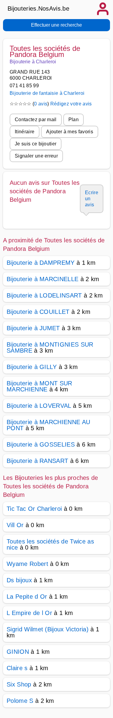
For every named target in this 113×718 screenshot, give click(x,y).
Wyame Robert (27, 563)
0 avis (40, 103)
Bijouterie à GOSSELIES (41, 444)
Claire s (17, 668)
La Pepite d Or (27, 596)
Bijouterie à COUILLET (38, 311)
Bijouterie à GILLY (32, 367)
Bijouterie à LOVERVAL (39, 405)
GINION (18, 651)
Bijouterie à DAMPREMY (41, 262)
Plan (73, 119)
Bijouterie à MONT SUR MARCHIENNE (39, 386)
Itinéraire (24, 131)
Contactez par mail (36, 119)
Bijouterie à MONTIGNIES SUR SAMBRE (50, 347)
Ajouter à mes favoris (69, 131)
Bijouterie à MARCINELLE (42, 279)
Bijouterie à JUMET (33, 328)
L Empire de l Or (29, 613)
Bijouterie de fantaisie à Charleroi (47, 93)
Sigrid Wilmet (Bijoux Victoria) (48, 629)
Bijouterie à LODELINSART (44, 295)
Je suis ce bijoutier (35, 143)
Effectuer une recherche (56, 25)
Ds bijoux (19, 580)
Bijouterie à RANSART (37, 460)
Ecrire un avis (91, 198)
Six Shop (19, 684)
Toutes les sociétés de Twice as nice (50, 544)
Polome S (20, 700)
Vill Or (15, 525)
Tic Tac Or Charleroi (34, 508)
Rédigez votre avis (71, 103)
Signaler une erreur (36, 155)
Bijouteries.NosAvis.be (38, 8)
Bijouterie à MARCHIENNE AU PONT (48, 425)
